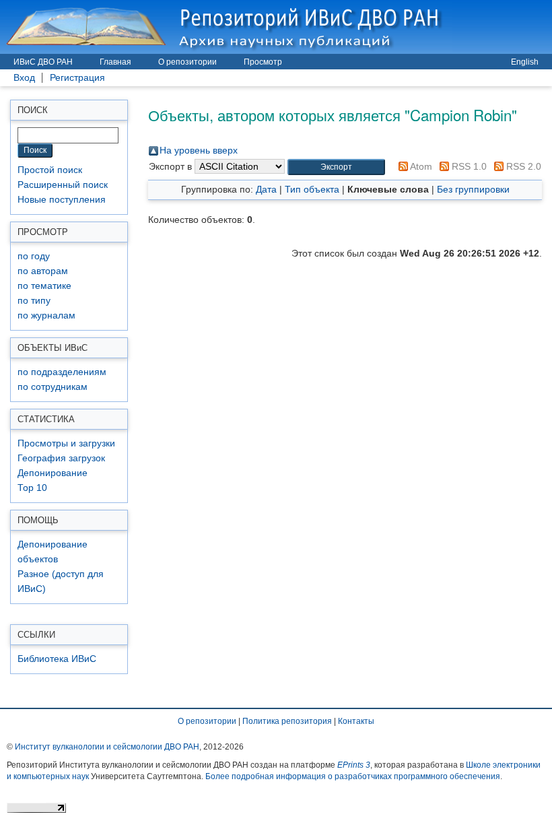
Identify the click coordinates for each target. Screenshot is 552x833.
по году (34, 256)
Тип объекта (312, 189)
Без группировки (473, 189)
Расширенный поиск (63, 185)
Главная (115, 62)
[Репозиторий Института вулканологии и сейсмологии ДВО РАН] (226, 26)
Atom (420, 166)
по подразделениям (62, 372)
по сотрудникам (53, 387)
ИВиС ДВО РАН (43, 62)
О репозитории (187, 62)
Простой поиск (50, 170)
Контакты (356, 721)
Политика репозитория (287, 721)
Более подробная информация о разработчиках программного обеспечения (352, 776)
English (525, 62)
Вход (24, 78)
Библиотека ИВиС (57, 659)
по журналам (46, 315)
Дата (266, 189)
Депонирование (53, 473)
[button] (336, 167)
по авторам (43, 271)
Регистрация (77, 78)
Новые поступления (62, 200)
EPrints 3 (353, 765)
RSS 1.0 (468, 166)
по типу (34, 301)
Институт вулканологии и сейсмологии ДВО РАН (107, 747)
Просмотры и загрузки (66, 443)
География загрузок (61, 458)
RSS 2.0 (522, 166)
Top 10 (32, 488)
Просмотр (263, 62)
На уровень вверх (199, 150)
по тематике (44, 286)
